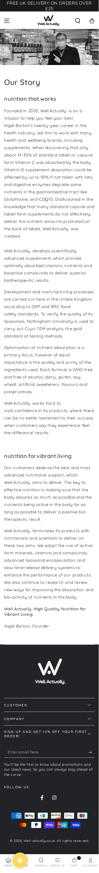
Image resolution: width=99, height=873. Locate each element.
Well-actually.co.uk (39, 841)
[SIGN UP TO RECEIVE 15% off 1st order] (91, 752)
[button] (77, 20)
